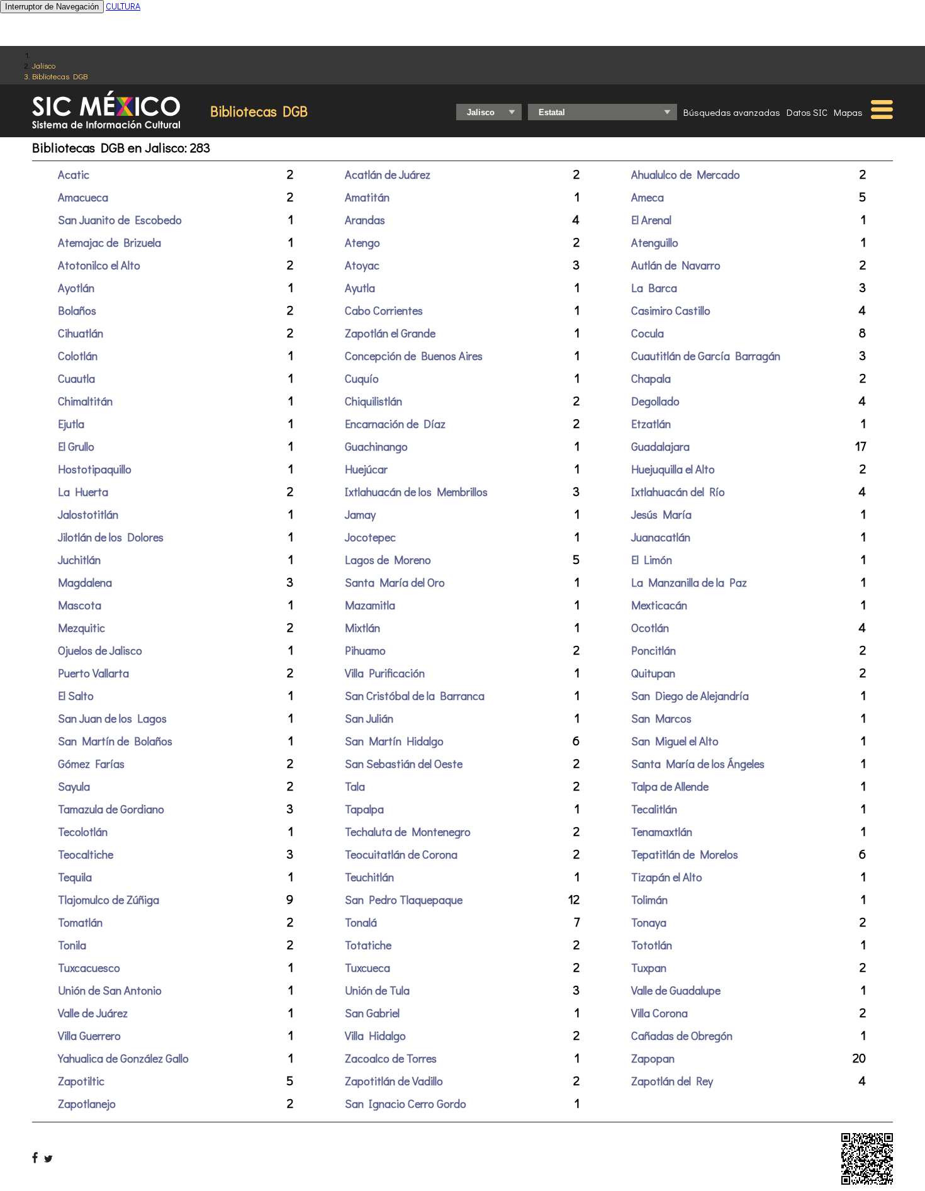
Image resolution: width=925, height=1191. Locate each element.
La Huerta (83, 491)
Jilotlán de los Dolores (111, 537)
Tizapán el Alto (666, 876)
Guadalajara (660, 446)
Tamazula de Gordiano (111, 808)
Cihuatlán (80, 333)
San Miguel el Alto (675, 740)
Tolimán (649, 899)
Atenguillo (654, 242)
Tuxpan (648, 967)
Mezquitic (81, 627)
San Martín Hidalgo (394, 740)
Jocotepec (370, 537)
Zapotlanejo (87, 1103)
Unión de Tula (377, 990)
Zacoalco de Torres (391, 1058)
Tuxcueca (367, 967)
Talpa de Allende (670, 786)
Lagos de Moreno (388, 559)
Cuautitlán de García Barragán (705, 355)
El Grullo (76, 446)
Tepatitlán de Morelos (684, 854)
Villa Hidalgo (375, 1035)
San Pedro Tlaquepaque (403, 899)
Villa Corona (659, 1012)
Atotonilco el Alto (99, 265)
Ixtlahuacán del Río (678, 491)
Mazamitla (370, 604)
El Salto (76, 695)
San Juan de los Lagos (112, 718)
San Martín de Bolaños (115, 740)
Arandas (365, 219)
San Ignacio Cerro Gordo (405, 1103)
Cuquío (362, 378)
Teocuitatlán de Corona (401, 854)
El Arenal (651, 219)
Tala (355, 786)
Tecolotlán (83, 831)
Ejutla (71, 423)
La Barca (654, 287)
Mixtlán (362, 627)
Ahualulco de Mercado (685, 174)
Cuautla (76, 378)
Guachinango (376, 446)
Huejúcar (366, 469)
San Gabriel (372, 1012)
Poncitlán (653, 650)
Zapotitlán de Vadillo (394, 1080)
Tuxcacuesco (89, 967)
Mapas (848, 112)
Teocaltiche (85, 854)
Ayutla (360, 287)
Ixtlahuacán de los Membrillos (416, 491)
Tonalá (361, 922)
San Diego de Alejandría (690, 695)
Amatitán (367, 197)
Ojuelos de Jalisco (100, 650)
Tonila (72, 944)
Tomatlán (80, 922)
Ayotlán (76, 287)
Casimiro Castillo (670, 310)
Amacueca (83, 197)
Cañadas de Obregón (681, 1035)
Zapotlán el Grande (390, 333)
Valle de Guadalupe (675, 990)
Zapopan (653, 1058)
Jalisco (43, 65)
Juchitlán (79, 559)
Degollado (655, 401)
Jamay (360, 514)
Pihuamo (365, 650)
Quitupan (653, 672)
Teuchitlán (369, 876)
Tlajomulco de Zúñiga (108, 899)
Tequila (75, 876)
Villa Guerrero (89, 1035)
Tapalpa (364, 808)
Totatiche (368, 944)
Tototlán (651, 944)
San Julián (369, 718)
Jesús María (661, 514)
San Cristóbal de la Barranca (415, 695)
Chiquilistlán (373, 401)
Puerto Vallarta (93, 672)
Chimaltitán (85, 401)
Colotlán (78, 355)
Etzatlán (651, 423)
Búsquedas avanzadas (731, 112)
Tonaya (648, 922)
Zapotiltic (81, 1080)
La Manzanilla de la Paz (689, 582)
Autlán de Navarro (675, 265)
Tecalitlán (654, 808)
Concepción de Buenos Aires (414, 355)
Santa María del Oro (395, 582)
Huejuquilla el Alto (673, 469)
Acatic (73, 174)
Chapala (651, 378)
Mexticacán (659, 604)
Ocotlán (650, 627)
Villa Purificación (385, 672)
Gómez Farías (91, 763)
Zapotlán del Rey (672, 1080)
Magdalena (85, 582)
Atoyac (362, 265)
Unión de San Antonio (110, 990)
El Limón (651, 559)
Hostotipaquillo (95, 469)
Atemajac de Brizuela (109, 242)
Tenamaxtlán (661, 831)
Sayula (74, 786)
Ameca (647, 197)
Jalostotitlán (88, 514)
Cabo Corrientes (384, 310)
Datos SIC (807, 112)
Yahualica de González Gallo (123, 1058)
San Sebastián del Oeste (403, 763)
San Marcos (661, 718)
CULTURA (123, 6)
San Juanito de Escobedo (120, 219)
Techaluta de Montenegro (408, 831)
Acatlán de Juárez (387, 174)
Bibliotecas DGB (59, 76)
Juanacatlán (660, 537)
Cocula (647, 333)
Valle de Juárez (93, 1012)
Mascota (79, 604)
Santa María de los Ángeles (698, 763)
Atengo (362, 242)
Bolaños (77, 310)
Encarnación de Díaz (395, 423)
